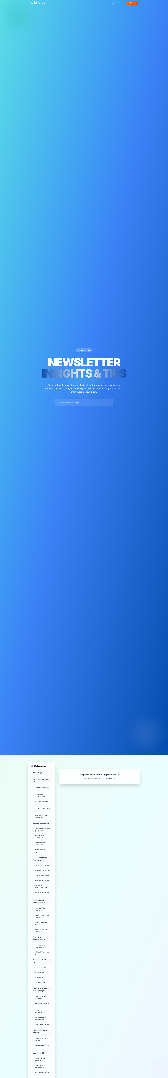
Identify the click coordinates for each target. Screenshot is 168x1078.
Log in (120, 3)
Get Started (132, 3)
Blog (112, 3)
